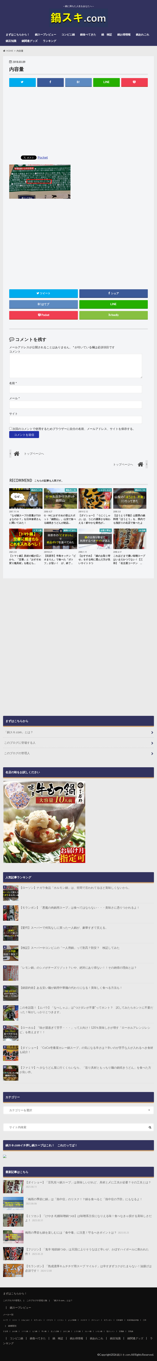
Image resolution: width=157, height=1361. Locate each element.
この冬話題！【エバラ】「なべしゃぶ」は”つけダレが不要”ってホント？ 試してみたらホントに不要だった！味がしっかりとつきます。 (86, 1010)
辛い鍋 (43, 1331)
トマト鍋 (24, 1331)
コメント (15, 351)
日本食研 (119, 1320)
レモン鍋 (99, 1331)
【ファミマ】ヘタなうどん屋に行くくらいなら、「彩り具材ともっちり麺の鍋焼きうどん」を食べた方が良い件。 (85, 1070)
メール (14, 398)
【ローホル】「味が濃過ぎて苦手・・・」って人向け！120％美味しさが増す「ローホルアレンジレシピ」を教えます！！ (84, 1030)
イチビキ (49, 1320)
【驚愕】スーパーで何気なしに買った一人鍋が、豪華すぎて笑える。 (63, 927)
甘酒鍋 (121, 1331)
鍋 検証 (106, 34)
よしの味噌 (72, 1320)
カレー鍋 (88, 1331)
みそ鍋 (14, 1331)
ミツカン (60, 1320)
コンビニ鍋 (68, 34)
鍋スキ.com (123, 1354)
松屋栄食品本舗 (133, 1320)
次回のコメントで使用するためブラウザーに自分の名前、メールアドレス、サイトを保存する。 (74, 428)
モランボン (38, 1320)
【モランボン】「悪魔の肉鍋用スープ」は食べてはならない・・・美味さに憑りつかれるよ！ (79, 907)
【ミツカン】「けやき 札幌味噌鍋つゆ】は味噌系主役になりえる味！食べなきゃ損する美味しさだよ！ (88, 1218)
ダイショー (95, 1320)
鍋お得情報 (124, 34)
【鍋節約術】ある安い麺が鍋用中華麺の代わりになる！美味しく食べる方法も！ (70, 987)
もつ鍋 (34, 1331)
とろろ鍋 (77, 1331)
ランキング (49, 40)
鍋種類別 (12, 1326)
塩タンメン (111, 1331)
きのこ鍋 (66, 1331)
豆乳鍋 (130, 1331)
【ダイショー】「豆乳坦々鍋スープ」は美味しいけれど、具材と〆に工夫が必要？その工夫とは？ (88, 1184)
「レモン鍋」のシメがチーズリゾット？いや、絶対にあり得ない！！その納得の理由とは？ (78, 967)
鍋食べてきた (88, 34)
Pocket (43, 157)
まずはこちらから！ (18, 34)
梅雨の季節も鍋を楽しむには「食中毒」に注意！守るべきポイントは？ (77, 1232)
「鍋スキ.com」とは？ (18, 732)
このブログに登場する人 (20, 742)
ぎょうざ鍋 (55, 1331)
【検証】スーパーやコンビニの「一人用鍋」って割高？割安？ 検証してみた (69, 947)
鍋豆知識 (11, 40)
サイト (13, 413)
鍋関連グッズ (30, 40)
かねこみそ (25, 1320)
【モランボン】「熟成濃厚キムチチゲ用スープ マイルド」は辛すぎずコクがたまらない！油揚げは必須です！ (88, 1268)
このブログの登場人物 (37, 1300)
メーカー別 (8, 1314)
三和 (144, 1320)
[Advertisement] (78, 121)
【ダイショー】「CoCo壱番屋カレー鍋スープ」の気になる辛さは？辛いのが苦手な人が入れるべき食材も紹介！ (86, 1050)
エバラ (5, 1320)
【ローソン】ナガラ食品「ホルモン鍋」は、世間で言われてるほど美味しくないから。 (75, 887)
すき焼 (5, 1331)
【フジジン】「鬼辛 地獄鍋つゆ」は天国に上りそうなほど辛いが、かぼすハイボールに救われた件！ (87, 1251)
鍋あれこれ (142, 34)
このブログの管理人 (17, 753)
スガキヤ (84, 1320)
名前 (13, 383)
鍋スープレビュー (45, 34)
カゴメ (14, 1320)
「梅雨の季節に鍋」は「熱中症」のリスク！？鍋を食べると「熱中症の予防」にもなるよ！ (83, 1201)
